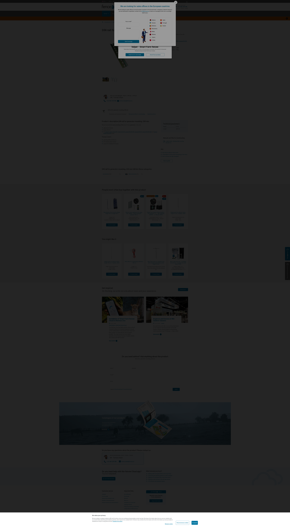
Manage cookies (169, 524)
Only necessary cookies (182, 522)
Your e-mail (128, 21)
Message (128, 28)
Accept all (194, 522)
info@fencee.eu (145, 11)
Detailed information (117, 521)
